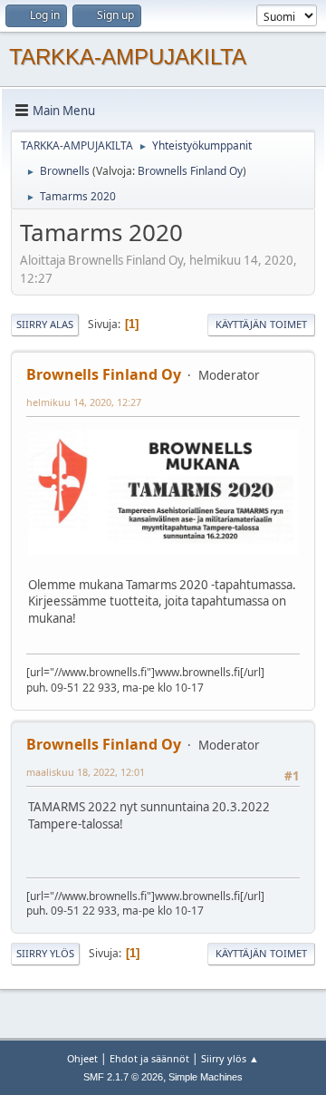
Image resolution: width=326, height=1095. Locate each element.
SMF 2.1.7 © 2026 (123, 1076)
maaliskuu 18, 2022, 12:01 (85, 772)
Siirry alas (44, 324)
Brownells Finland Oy (190, 171)
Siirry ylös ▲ (230, 1058)
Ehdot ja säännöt (149, 1058)
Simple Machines (205, 1076)
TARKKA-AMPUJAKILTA (127, 56)
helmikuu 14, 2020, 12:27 (83, 402)
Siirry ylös (45, 953)
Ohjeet (82, 1058)
